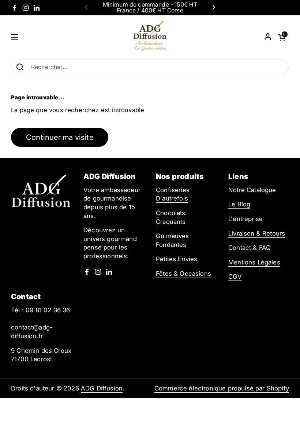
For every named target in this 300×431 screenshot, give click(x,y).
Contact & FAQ (249, 247)
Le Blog (239, 204)
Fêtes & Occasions (183, 273)
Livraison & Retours (256, 233)
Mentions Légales (254, 262)
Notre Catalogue (252, 190)
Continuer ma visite (59, 137)
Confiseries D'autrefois (173, 194)
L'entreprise (245, 218)
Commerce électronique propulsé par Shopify (221, 388)
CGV (235, 276)
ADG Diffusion (102, 388)
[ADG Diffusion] (150, 37)
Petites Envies (176, 259)
